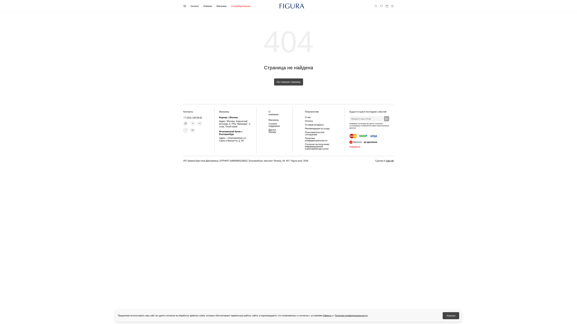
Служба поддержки (274, 125)
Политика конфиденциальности (316, 139)
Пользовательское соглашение (314, 133)
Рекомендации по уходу (317, 128)
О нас (308, 117)
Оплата (309, 121)
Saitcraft (390, 160)
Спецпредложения (240, 6)
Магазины (222, 6)
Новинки (207, 6)
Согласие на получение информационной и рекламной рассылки (317, 146)
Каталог (195, 6)
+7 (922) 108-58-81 (192, 117)
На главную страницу (289, 82)
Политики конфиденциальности (351, 315)
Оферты (327, 315)
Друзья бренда (272, 131)
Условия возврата (314, 125)
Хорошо (450, 315)
